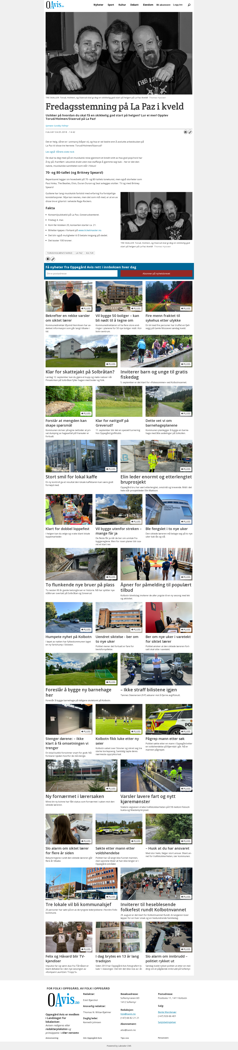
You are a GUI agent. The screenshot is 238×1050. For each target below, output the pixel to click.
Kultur (122, 4)
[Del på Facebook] (186, 132)
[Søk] (189, 5)
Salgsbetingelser (167, 1022)
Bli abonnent (163, 4)
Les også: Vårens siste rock (60, 151)
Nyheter (98, 4)
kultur (89, 253)
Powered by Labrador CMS (119, 1045)
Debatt (134, 4)
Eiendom (148, 4)
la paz (79, 253)
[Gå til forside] (55, 5)
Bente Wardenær (167, 1012)
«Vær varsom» (70, 1033)
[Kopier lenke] (190, 132)
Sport (111, 4)
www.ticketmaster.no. (90, 230)
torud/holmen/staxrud (59, 253)
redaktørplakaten (56, 1029)
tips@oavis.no (128, 1013)
